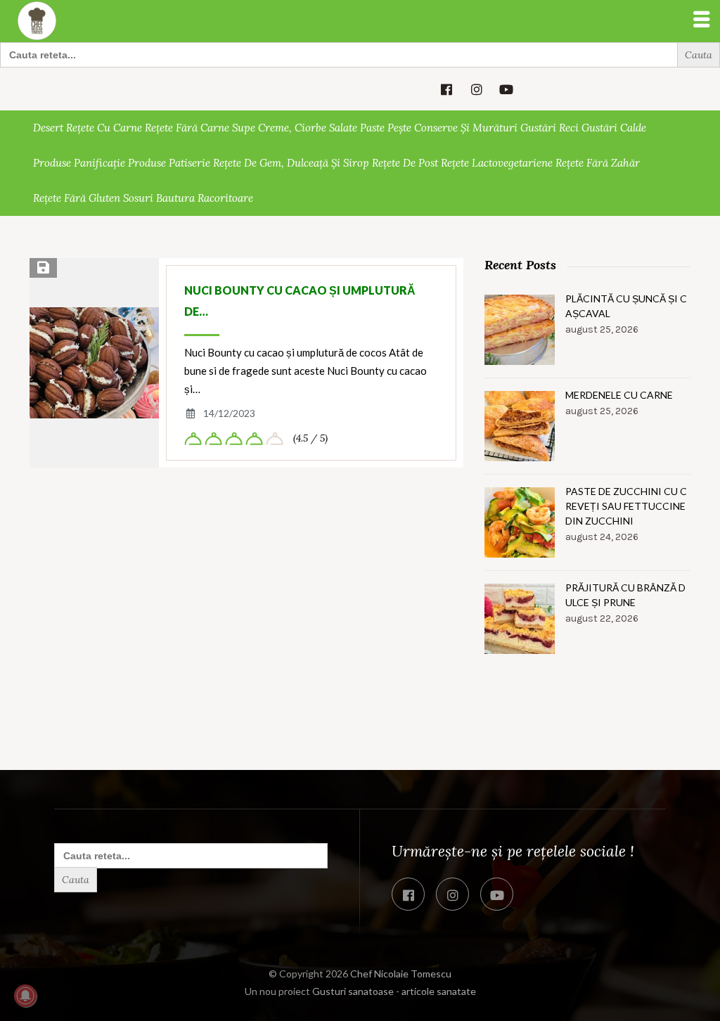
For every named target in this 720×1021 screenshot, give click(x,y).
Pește (399, 127)
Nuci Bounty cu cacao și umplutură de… (300, 300)
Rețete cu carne (104, 127)
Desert (48, 127)
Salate (343, 127)
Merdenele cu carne (619, 395)
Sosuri (138, 198)
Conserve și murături (466, 127)
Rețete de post (405, 162)
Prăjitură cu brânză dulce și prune (625, 595)
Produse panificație (79, 162)
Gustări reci (549, 127)
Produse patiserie (169, 162)
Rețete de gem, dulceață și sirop (291, 162)
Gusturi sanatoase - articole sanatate (394, 991)
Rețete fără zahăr (597, 162)
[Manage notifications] (25, 995)
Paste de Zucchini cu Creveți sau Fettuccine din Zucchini (626, 506)
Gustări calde (613, 127)
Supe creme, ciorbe (279, 127)
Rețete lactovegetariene (497, 162)
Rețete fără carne (187, 127)
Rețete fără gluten (76, 198)
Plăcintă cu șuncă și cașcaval (626, 306)
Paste (372, 127)
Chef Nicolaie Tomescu (400, 974)
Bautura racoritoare (204, 198)
